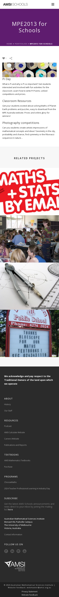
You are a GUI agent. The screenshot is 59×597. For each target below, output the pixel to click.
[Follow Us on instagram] (18, 551)
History (7, 404)
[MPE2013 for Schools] (29, 69)
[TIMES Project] (29, 275)
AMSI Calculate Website (14, 432)
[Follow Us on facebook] (6, 551)
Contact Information (13, 534)
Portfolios (21, 44)
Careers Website (11, 438)
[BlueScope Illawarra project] (29, 323)
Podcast (7, 426)
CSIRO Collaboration (29, 206)
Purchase (8, 466)
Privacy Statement (29, 591)
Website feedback (30, 595)
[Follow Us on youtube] (24, 551)
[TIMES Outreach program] (29, 228)
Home (9, 44)
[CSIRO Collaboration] (29, 181)
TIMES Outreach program (29, 254)
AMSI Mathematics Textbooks (17, 460)
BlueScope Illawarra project (29, 348)
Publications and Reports (15, 445)
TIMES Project (29, 301)
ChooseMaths (10, 482)
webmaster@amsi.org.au (39, 587)
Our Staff (8, 410)
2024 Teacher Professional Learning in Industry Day (27, 488)
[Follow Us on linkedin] (12, 551)
